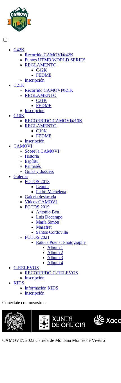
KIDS (19, 282)
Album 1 (55, 247)
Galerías (21, 176)
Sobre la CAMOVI (42, 151)
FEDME (43, 75)
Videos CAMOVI (41, 201)
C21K (19, 85)
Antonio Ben (47, 212)
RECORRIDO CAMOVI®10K (53, 120)
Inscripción (34, 80)
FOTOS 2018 (37, 181)
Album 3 (55, 257)
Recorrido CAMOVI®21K (49, 90)
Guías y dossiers (39, 171)
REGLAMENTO (41, 65)
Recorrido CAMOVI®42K (49, 54)
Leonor (42, 186)
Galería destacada (40, 196)
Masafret (43, 227)
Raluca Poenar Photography (61, 242)
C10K (19, 115)
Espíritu (32, 161)
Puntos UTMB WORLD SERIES (55, 59)
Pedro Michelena (51, 191)
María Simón (47, 222)
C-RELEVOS (26, 267)
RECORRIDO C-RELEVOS (51, 272)
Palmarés (33, 166)
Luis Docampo (49, 217)
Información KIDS (41, 288)
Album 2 (55, 252)
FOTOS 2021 (37, 237)
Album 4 (55, 262)
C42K (19, 49)
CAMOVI (23, 146)
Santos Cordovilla (52, 232)
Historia (32, 156)
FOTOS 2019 (37, 206)
